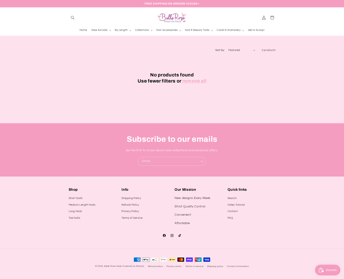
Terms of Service (131, 218)
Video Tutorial (236, 204)
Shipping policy (215, 266)
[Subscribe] (201, 161)
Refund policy (155, 266)
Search (232, 198)
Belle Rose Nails (113, 266)
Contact (233, 211)
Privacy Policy (130, 211)
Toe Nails (74, 218)
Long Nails (75, 211)
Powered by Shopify (133, 266)
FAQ (230, 218)
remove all (194, 81)
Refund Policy (130, 204)
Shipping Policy (131, 198)
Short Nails (76, 198)
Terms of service (194, 266)
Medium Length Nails (82, 204)
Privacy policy (174, 266)
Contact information (238, 266)
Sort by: (220, 50)
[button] (73, 17)
